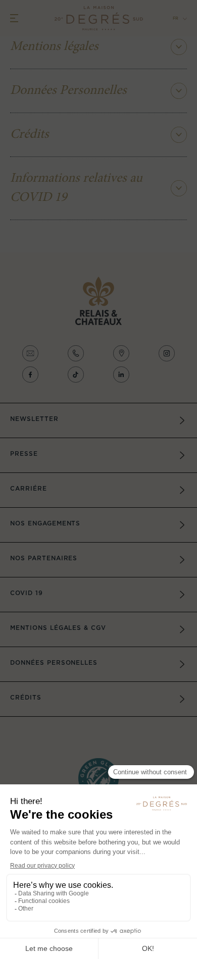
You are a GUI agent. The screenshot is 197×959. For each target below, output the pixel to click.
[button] (177, 19)
